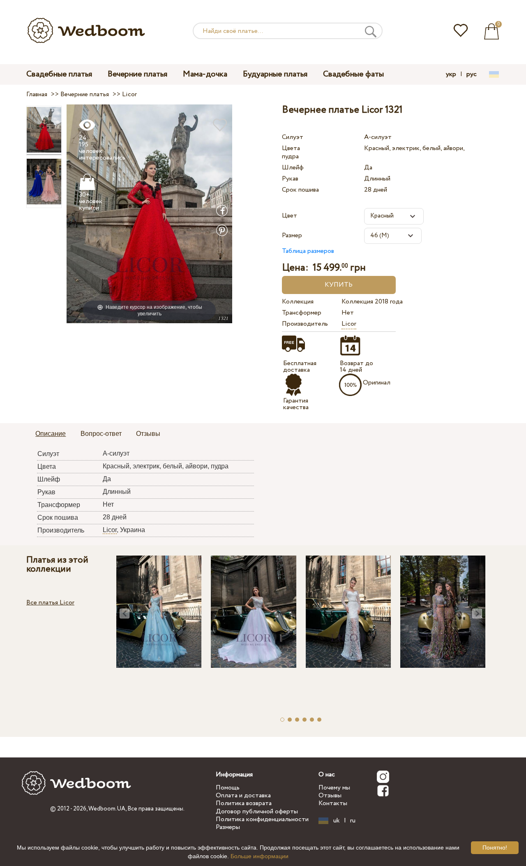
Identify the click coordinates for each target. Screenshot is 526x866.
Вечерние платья (137, 74)
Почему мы (334, 787)
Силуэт (292, 137)
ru (352, 820)
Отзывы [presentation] (148, 433)
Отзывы (329, 795)
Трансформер (301, 313)
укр (451, 74)
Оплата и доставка (243, 795)
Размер (292, 235)
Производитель (305, 324)
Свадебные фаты (353, 74)
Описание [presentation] (50, 433)
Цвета (291, 148)
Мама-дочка (205, 74)
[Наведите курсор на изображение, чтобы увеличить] (149, 213)
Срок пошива (300, 190)
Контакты (332, 803)
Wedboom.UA (106, 809)
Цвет (289, 216)
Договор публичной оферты (257, 811)
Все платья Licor (50, 602)
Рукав (290, 179)
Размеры (228, 827)
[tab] (50, 434)
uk (336, 820)
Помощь (228, 787)
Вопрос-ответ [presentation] (101, 433)
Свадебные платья (59, 74)
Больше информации (259, 856)
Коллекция (298, 302)
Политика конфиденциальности (262, 819)
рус (471, 74)
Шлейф (293, 167)
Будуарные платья (275, 74)
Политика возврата (244, 803)
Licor (348, 324)
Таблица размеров (308, 251)
